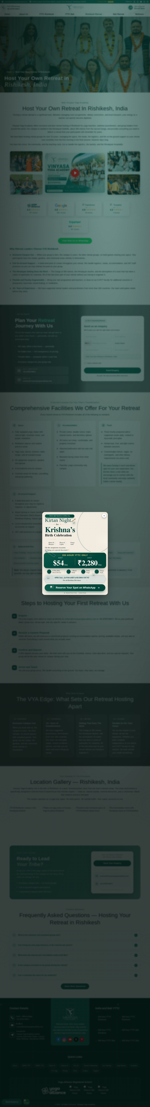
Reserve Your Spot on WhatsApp (75, 587)
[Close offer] (104, 516)
